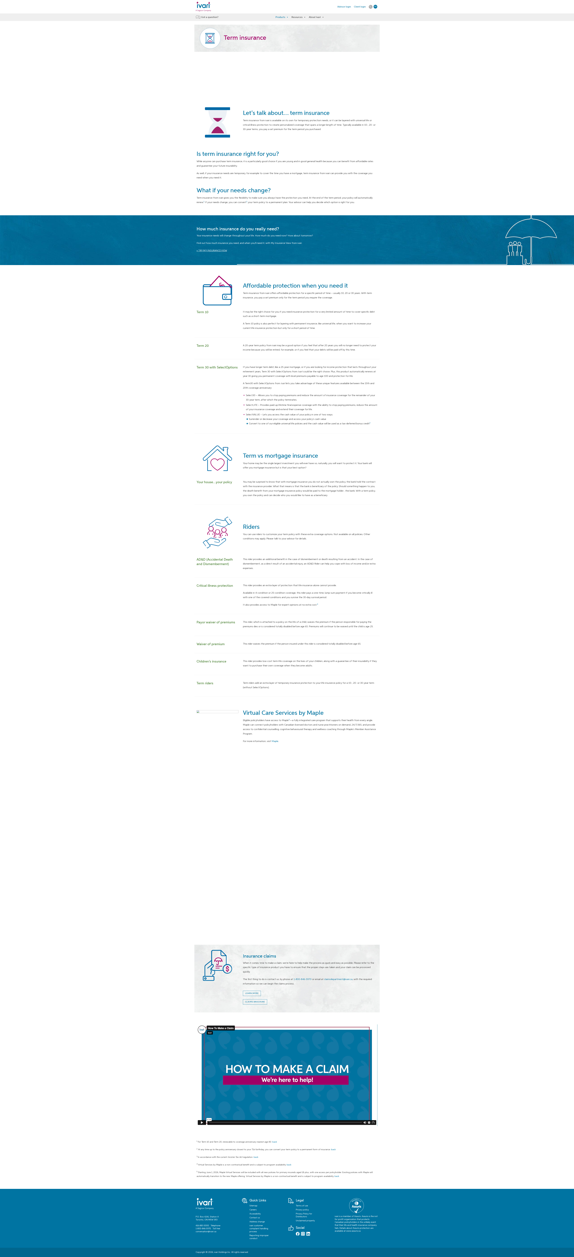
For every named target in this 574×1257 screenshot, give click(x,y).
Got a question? (209, 17)
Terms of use (302, 1206)
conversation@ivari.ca (206, 1232)
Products (280, 17)
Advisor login (344, 6)
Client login (360, 6)
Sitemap (253, 1206)
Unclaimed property (305, 1221)
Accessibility (255, 1214)
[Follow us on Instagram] (303, 1234)
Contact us (254, 1218)
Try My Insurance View (212, 251)
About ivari (315, 17)
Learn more (252, 993)
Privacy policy (302, 1210)
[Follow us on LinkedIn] (308, 1234)
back (274, 1142)
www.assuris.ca (353, 1231)
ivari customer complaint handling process (258, 1228)
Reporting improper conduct (259, 1237)
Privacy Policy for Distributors (304, 1215)
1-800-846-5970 (303, 979)
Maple (275, 741)
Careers (253, 1210)
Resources (297, 17)
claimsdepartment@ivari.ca (338, 979)
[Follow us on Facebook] (298, 1234)
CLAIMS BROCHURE (255, 1002)
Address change (257, 1222)
